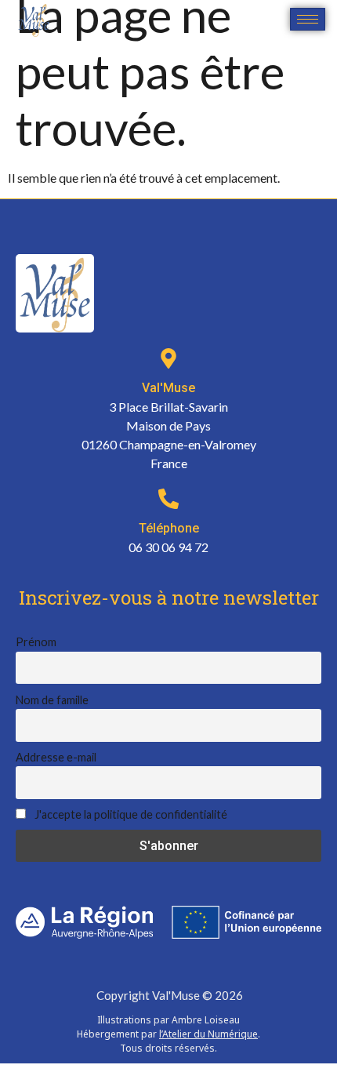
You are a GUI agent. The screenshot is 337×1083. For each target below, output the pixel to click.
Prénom (36, 642)
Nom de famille (52, 700)
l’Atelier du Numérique (208, 1034)
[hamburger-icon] (307, 19)
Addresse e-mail (56, 757)
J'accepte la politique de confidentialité (129, 814)
